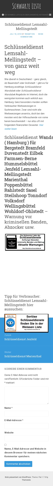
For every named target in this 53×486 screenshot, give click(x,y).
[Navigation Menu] (50, 15)
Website (9, 432)
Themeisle (26, 480)
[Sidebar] (3, 15)
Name (8, 408)
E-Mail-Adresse (13, 420)
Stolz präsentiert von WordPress (18, 477)
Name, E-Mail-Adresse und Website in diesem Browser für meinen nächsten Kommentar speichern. (25, 452)
